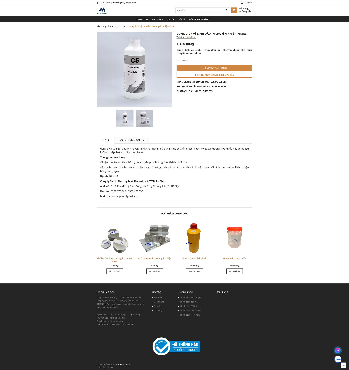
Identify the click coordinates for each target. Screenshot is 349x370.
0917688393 (104, 2)
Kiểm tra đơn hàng (199, 19)
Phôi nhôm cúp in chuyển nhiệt (154, 258)
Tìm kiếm (158, 297)
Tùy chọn (115, 271)
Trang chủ (142, 19)
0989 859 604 (203, 86)
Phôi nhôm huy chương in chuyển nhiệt (115, 260)
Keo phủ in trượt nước (234, 258)
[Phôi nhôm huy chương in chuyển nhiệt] (115, 238)
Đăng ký (157, 306)
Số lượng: (182, 60)
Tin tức (170, 19)
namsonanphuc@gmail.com (123, 196)
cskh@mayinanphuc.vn (125, 2)
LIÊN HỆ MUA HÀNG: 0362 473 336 (214, 74)
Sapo (111, 367)
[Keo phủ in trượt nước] (234, 238)
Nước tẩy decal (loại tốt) (194, 258)
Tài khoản (247, 2)
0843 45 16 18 (219, 86)
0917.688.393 (206, 91)
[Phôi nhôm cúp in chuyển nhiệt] (155, 238)
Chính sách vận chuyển (190, 297)
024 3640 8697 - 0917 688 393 (120, 324)
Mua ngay (195, 271)
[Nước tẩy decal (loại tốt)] (195, 238)
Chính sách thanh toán (190, 310)
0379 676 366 (220, 81)
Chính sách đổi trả (188, 306)
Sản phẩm (156, 19)
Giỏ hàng (244, 8)
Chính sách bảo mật (189, 301)
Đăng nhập (159, 301)
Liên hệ (181, 19)
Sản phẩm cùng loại (174, 213)
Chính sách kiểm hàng (190, 315)
